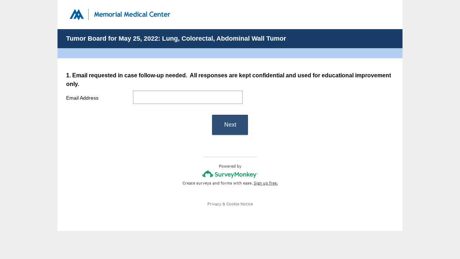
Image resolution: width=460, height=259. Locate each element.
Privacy (214, 204)
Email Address (82, 98)
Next (230, 125)
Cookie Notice (239, 204)
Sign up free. (266, 183)
